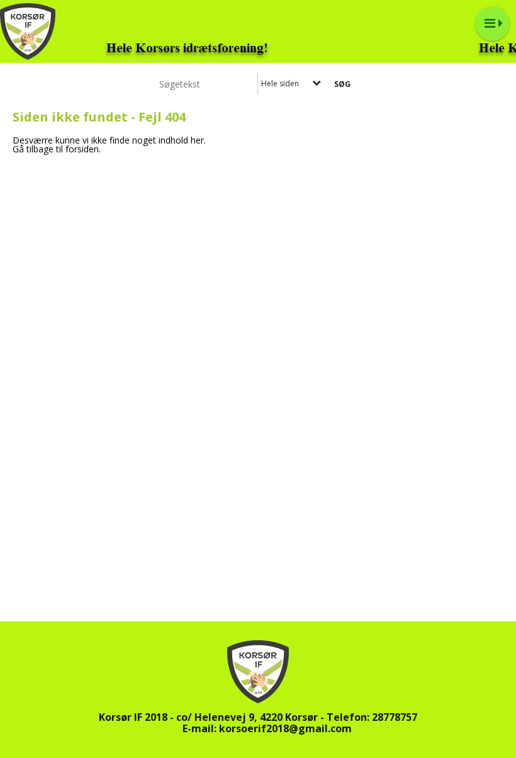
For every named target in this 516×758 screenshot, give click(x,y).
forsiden (82, 149)
